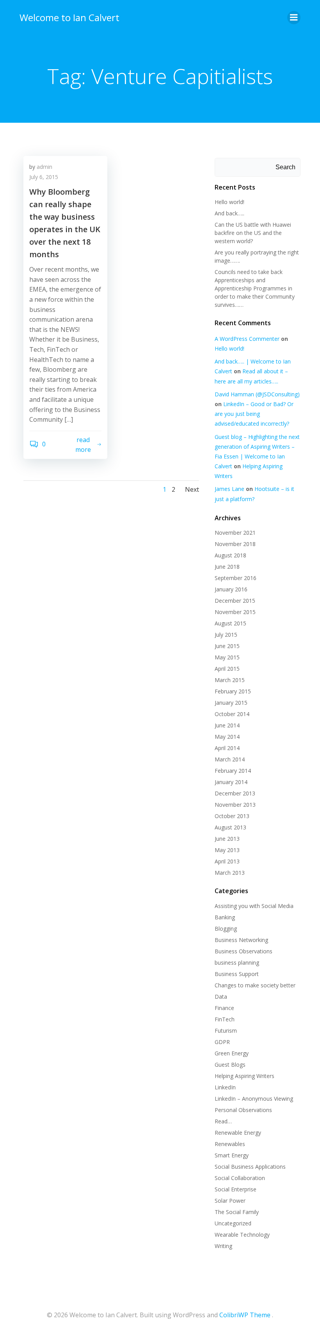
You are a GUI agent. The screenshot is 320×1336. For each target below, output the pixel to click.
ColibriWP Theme (244, 1315)
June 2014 (227, 725)
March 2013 (230, 872)
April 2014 (227, 748)
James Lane (229, 488)
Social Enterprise (235, 1189)
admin (44, 166)
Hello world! (229, 202)
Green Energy (232, 1053)
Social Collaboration (240, 1178)
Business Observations (243, 951)
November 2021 (235, 532)
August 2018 (230, 555)
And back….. (229, 213)
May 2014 (227, 736)
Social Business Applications (250, 1166)
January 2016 (231, 589)
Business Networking (241, 940)
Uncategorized (233, 1223)
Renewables (230, 1144)
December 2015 (235, 600)
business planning (237, 962)
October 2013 (232, 816)
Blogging (226, 928)
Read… (223, 1121)
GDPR (222, 1042)
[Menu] (293, 17)
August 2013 (230, 827)
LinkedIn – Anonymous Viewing (254, 1098)
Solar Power (230, 1200)
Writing (223, 1246)
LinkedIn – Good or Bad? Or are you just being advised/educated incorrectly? (254, 413)
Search (285, 167)
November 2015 (235, 612)
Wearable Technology (242, 1234)
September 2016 (235, 578)
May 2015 (227, 657)
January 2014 (231, 782)
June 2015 (227, 646)
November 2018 (235, 544)
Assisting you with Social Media (254, 906)
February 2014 (233, 770)
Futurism (226, 1030)
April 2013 (227, 861)
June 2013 (227, 838)
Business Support (237, 974)
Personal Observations (243, 1110)
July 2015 (226, 634)
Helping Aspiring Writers (244, 1076)
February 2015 (233, 691)
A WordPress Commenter (247, 338)
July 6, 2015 (43, 177)
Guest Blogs (230, 1064)
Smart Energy (232, 1155)
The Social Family (237, 1212)
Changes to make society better (255, 985)
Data (221, 996)
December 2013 (235, 793)
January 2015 (231, 702)
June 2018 (227, 566)
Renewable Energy (238, 1132)
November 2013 (235, 804)
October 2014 (232, 714)
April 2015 (227, 668)
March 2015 (230, 680)
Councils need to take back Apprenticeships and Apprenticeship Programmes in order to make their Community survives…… (255, 288)
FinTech (225, 1019)
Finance (224, 1008)
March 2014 (230, 759)
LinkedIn (225, 1087)
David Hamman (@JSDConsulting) (257, 394)
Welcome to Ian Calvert (69, 17)
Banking (225, 917)
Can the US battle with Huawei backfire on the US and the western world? (253, 233)
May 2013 (227, 850)
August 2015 (230, 623)
